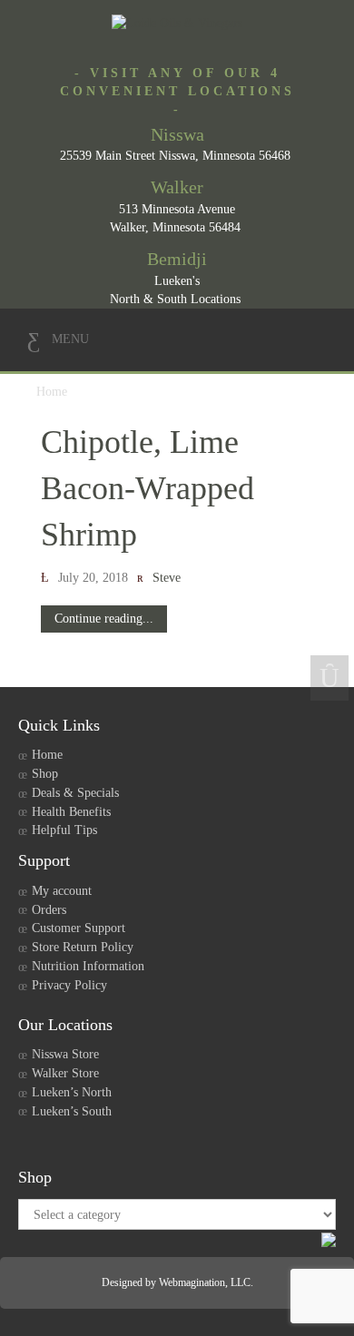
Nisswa (177, 134)
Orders (49, 910)
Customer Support (78, 928)
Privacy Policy (69, 985)
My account (62, 891)
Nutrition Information (88, 966)
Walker (177, 187)
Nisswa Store (65, 1054)
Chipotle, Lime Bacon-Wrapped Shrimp (147, 489)
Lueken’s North (72, 1092)
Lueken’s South (72, 1111)
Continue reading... (103, 618)
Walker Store (65, 1073)
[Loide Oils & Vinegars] (177, 23)
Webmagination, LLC (205, 1282)
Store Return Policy (82, 947)
